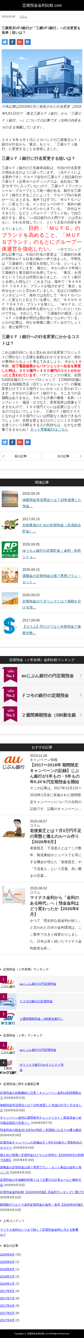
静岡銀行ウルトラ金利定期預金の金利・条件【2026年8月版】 (42, 1204)
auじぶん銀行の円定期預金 (38, 983)
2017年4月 (7, 1320)
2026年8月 (7, 1254)
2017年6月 (7, 1305)
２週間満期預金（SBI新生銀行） (42, 1018)
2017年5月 (7, 1313)
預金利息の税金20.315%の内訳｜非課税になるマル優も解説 (40, 1130)
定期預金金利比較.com (38, 1333)
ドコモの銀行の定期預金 (36, 1001)
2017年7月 (7, 1298)
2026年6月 (7, 1262)
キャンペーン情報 (44, 760)
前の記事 (21, 456)
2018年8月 (7, 1269)
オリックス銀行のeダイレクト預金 (42, 1067)
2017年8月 (7, 1291)
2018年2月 (7, 1276)
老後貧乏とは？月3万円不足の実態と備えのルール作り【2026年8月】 (55, 836)
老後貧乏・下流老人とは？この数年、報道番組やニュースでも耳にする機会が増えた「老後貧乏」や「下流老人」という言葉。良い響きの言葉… (56, 862)
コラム (23, 16)
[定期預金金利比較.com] (42, 5)
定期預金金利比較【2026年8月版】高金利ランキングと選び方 (42, 1192)
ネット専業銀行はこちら (49, 429)
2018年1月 (7, 1283)
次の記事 (63, 456)
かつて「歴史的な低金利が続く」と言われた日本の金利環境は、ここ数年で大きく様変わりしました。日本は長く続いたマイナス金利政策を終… (56, 934)
